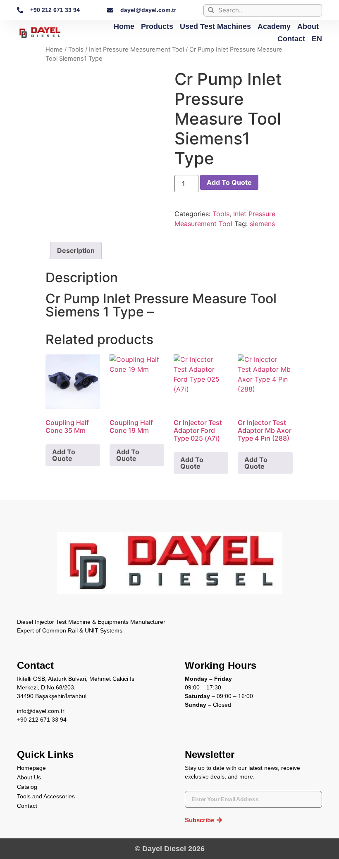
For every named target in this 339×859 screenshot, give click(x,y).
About (308, 26)
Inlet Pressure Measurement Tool (136, 49)
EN (317, 39)
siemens (262, 223)
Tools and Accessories (46, 796)
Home (124, 26)
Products (157, 26)
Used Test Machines (215, 26)
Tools (76, 49)
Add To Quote (229, 182)
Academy (274, 26)
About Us (29, 777)
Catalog (27, 786)
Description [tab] (76, 250)
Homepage (31, 768)
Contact (291, 39)
